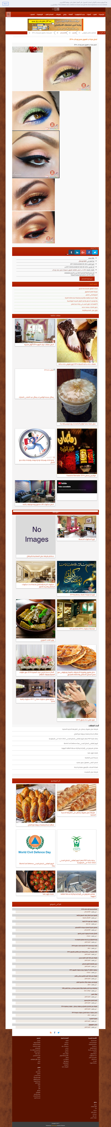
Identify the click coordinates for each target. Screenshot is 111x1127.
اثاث (96, 1108)
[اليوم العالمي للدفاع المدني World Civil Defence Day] (35, 846)
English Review (93, 1063)
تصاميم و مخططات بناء (35, 1050)
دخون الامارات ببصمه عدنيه (90, 307)
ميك (58, 270)
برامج (64, 14)
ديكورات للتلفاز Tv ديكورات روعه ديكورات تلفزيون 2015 (83, 970)
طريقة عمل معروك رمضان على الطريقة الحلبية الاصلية (80, 729)
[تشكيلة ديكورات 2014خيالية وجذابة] (76, 613)
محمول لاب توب (64, 1046)
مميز (61, 270)
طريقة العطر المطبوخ (91, 291)
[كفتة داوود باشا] (35, 882)
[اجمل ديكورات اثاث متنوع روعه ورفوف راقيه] (35, 491)
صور (39, 1087)
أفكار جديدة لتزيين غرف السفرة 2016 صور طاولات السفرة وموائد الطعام (37, 673)
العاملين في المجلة (92, 1050)
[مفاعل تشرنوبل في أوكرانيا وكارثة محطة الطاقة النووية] (76, 882)
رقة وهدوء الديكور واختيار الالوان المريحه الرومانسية (82, 301)
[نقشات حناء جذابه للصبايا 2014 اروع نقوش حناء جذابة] (77, 341)
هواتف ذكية (87, 990)
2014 (84, 270)
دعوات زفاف (37, 1054)
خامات (39, 1061)
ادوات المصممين (36, 1055)
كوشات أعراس (93, 1118)
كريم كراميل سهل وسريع (90, 1000)
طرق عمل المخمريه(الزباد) (90, 310)
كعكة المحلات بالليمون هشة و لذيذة (86, 767)
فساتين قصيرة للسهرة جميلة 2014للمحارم (86, 927)
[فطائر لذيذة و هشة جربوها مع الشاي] (35, 803)
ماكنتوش (66, 1044)
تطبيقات (58, 14)
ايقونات (38, 1057)
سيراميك (95, 1114)
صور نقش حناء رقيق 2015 (85, 719)
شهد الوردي (93, 775)
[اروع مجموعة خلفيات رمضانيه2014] (76, 577)
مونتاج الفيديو (37, 1094)
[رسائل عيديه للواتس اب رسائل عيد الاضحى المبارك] (35, 382)
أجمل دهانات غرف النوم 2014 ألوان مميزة (39, 344)
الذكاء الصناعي (37, 1075)
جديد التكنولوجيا (80, 14)
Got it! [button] (5, 3)
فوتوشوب (38, 1092)
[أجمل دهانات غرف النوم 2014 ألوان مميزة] (35, 331)
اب (82, 270)
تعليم (95, 14)
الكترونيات (66, 1065)
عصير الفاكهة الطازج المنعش (89, 964)
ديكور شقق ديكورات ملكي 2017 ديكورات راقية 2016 (37, 700)
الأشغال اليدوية (86, 918)
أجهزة (89, 14)
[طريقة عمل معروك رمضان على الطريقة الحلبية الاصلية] (76, 797)
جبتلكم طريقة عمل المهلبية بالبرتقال (40, 556)
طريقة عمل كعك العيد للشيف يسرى (88, 958)
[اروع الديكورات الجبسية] (76, 527)
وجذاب (54, 270)
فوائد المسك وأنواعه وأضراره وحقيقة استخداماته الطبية (81, 297)
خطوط (39, 1063)
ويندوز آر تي (65, 1059)
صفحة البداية (94, 1040)
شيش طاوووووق (93, 1024)
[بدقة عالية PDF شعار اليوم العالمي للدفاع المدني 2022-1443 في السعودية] (76, 844)
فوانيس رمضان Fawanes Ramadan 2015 (81, 475)
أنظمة (71, 14)
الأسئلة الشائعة (93, 1048)
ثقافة (39, 1085)
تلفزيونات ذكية (65, 1067)
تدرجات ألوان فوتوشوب (35, 1059)
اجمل (79, 270)
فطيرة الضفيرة (93, 1018)
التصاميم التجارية (36, 1044)
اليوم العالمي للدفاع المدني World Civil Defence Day (81, 743)
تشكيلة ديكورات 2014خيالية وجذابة (82, 628)
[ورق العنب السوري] (35, 618)
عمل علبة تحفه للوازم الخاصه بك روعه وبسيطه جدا (78, 423)
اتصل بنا (95, 1061)
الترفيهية (40, 14)
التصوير (38, 1073)
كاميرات (66, 1050)
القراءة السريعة (37, 1077)
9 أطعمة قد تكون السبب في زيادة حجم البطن (84, 304)
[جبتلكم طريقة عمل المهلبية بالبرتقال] (35, 535)
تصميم (33, 14)
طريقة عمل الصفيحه (91, 772)
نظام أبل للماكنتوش (64, 1055)
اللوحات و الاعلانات (36, 1046)
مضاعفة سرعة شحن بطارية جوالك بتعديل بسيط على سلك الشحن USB (79, 988)
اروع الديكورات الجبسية (87, 539)
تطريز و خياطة (37, 1052)
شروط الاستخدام (93, 1042)
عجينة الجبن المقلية (91, 757)
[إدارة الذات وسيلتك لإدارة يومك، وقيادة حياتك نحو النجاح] (35, 444)
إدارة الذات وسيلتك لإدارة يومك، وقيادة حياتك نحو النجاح (37, 461)
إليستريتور (38, 1072)
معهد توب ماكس (93, 1057)
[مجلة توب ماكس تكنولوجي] (55, 9)
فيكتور (38, 1090)
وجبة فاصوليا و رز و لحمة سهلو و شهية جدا (86, 939)
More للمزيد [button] (54, 4)
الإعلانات (95, 1052)
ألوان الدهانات (94, 1106)
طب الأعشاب (94, 1059)
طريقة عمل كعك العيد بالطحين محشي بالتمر (86, 976)
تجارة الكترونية (37, 1081)
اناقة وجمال (83, 261)
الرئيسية (101, 14)
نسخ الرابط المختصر (87, 278)
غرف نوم (88, 924)
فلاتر (39, 1088)
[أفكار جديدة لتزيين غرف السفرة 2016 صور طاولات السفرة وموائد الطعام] (35, 658)
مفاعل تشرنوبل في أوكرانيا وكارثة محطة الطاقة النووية (80, 748)
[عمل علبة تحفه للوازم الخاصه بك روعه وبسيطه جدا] (77, 395)
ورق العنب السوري (47, 640)
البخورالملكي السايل (92, 294)
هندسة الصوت (37, 1098)
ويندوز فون (66, 1061)
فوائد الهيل (94, 994)
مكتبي (66, 1048)
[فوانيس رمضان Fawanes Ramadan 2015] (77, 451)
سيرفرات (66, 1042)
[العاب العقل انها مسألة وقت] (77, 487)
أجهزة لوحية (65, 1063)
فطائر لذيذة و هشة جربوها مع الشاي (86, 733)
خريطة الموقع (94, 1054)
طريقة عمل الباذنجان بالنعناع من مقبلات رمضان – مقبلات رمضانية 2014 (79, 1006)
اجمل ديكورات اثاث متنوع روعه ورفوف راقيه (38, 504)
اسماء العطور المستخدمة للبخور (88, 288)
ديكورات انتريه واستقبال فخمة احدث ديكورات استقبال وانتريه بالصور (38, 585)
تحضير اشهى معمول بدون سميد (87, 762)
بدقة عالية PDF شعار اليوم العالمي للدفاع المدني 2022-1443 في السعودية (73, 738)
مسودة (65, 270)
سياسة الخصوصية (93, 1044)
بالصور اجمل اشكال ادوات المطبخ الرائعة (87, 915)
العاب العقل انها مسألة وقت (86, 498)
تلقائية (75, 270)
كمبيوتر (66, 1052)
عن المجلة (94, 1046)
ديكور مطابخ (94, 1112)
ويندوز (67, 1057)
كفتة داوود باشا (93, 753)
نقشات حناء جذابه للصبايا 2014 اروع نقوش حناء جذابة (77, 364)
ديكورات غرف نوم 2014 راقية (89, 921)
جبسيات (88, 936)
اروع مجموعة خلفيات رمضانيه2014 (82, 594)
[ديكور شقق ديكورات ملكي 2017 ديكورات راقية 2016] (35, 688)
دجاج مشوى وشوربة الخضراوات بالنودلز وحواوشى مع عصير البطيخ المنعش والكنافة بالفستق (77, 673)
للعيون (70, 270)
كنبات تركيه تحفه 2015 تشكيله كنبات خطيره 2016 (84, 945)
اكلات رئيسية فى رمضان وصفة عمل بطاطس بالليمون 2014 (82, 952)
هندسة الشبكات (36, 1096)
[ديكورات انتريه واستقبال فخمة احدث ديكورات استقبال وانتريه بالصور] (35, 572)
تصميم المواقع (37, 1079)
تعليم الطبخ (87, 942)
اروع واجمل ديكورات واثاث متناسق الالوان (86, 982)
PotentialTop (54, 1125)
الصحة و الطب (49, 14)
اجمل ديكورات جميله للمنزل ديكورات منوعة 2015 (84, 1012)
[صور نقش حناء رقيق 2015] (76, 698)
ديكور (89, 948)
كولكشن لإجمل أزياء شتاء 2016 (89, 909)
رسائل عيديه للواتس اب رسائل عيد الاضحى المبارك (36, 397)
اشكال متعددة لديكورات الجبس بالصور (87, 933)
